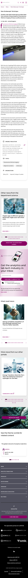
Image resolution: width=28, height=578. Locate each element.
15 (11, 238)
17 (14, 238)
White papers (4, 481)
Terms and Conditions (16, 571)
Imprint (6, 571)
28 (15, 402)
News (2, 466)
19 (17, 238)
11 (21, 342)
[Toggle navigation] (26, 3)
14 (10, 238)
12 (22, 342)
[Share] (21, 2)
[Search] (18, 2)
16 (13, 238)
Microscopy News (14, 417)
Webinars (3, 486)
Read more (4, 292)
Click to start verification (14, 283)
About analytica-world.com (14, 563)
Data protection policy (14, 573)
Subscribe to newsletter (12, 279)
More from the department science (14, 243)
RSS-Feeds (3, 496)
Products (3, 476)
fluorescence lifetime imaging (10, 24)
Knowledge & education (7, 491)
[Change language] (23, 2)
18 (16, 238)
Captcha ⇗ (20, 284)
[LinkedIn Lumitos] (14, 551)
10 (19, 342)
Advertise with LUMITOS (13, 557)
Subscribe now (14, 517)
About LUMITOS (13, 560)
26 (12, 402)
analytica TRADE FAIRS (7, 471)
